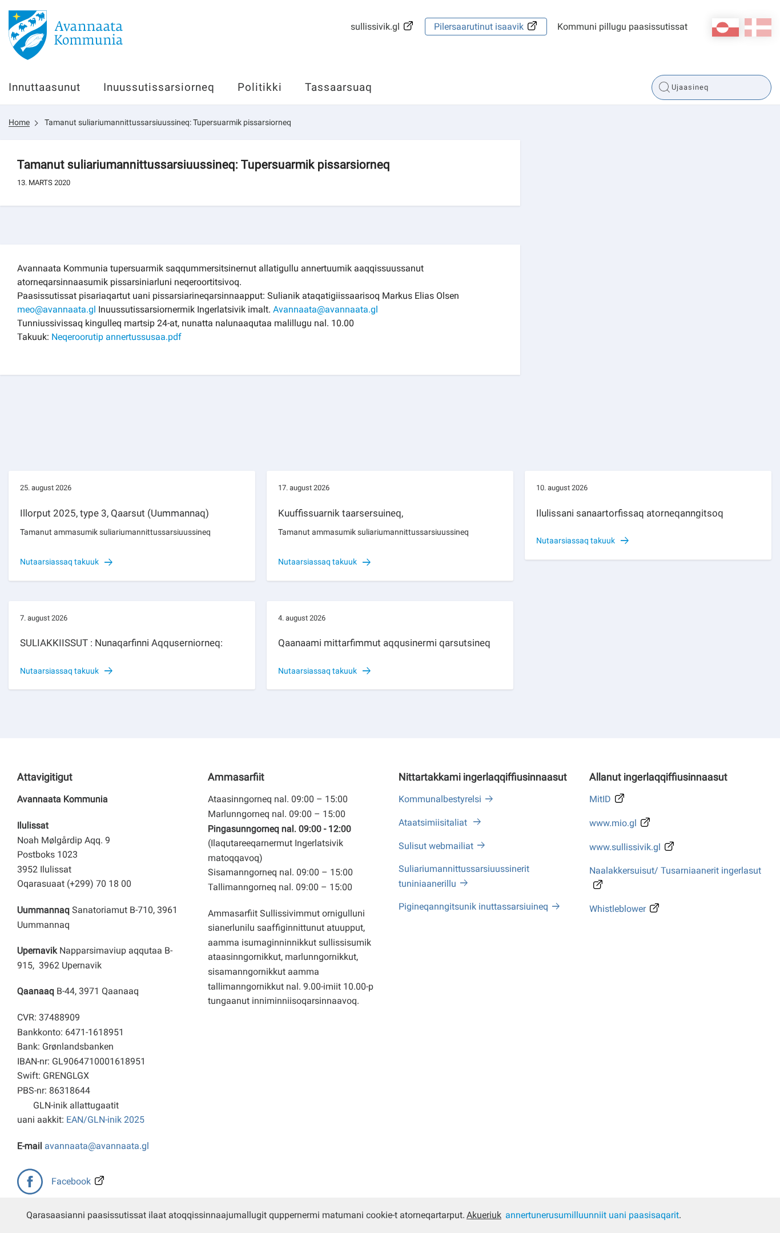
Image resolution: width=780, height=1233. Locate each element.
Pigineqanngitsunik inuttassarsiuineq (473, 906)
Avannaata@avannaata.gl (325, 309)
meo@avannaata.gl (56, 309)
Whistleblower (617, 908)
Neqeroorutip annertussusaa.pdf (116, 336)
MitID (600, 799)
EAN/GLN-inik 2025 (105, 1119)
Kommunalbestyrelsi (440, 799)
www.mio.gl (613, 823)
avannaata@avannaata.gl (97, 1145)
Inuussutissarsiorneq (159, 87)
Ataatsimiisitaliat (434, 822)
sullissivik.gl (375, 26)
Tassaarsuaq (338, 87)
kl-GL (725, 27)
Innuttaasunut (45, 87)
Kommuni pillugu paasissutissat (622, 26)
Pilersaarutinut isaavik (479, 26)
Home (19, 122)
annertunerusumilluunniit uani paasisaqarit (592, 1215)
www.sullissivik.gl (625, 847)
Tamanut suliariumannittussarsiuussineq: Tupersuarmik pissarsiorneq (168, 122)
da (758, 27)
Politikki (260, 87)
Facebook (71, 1181)
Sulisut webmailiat (436, 845)
